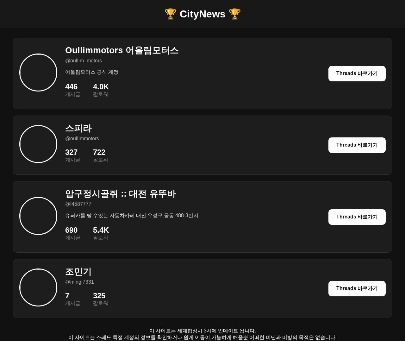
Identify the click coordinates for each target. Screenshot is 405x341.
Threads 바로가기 (357, 73)
